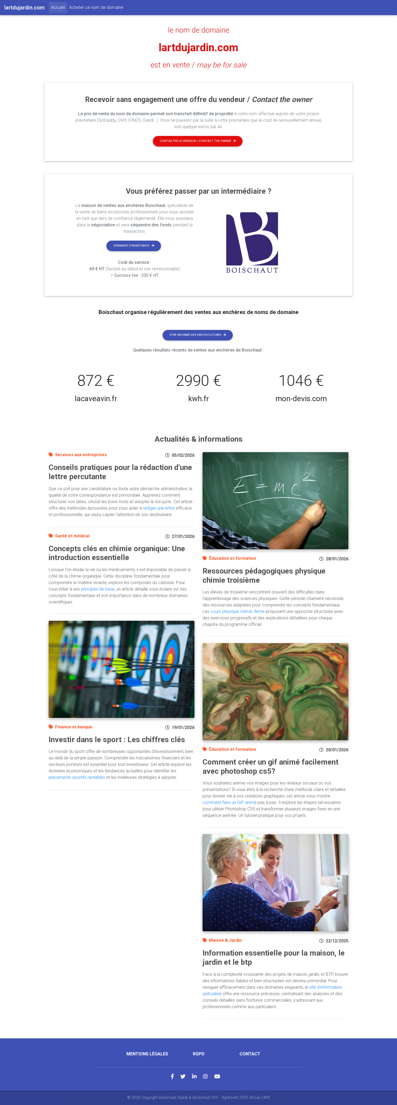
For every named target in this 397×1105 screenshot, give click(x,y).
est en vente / (198, 65)
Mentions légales (147, 1053)
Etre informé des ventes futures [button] (195, 335)
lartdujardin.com (198, 47)
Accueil (59, 7)
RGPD (198, 1053)
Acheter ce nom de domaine (96, 7)
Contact (250, 1053)
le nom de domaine (198, 30)
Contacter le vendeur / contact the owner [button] (195, 141)
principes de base (98, 589)
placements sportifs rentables (77, 777)
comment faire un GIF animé (230, 802)
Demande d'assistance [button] (131, 245)
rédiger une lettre (159, 508)
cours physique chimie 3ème (237, 611)
